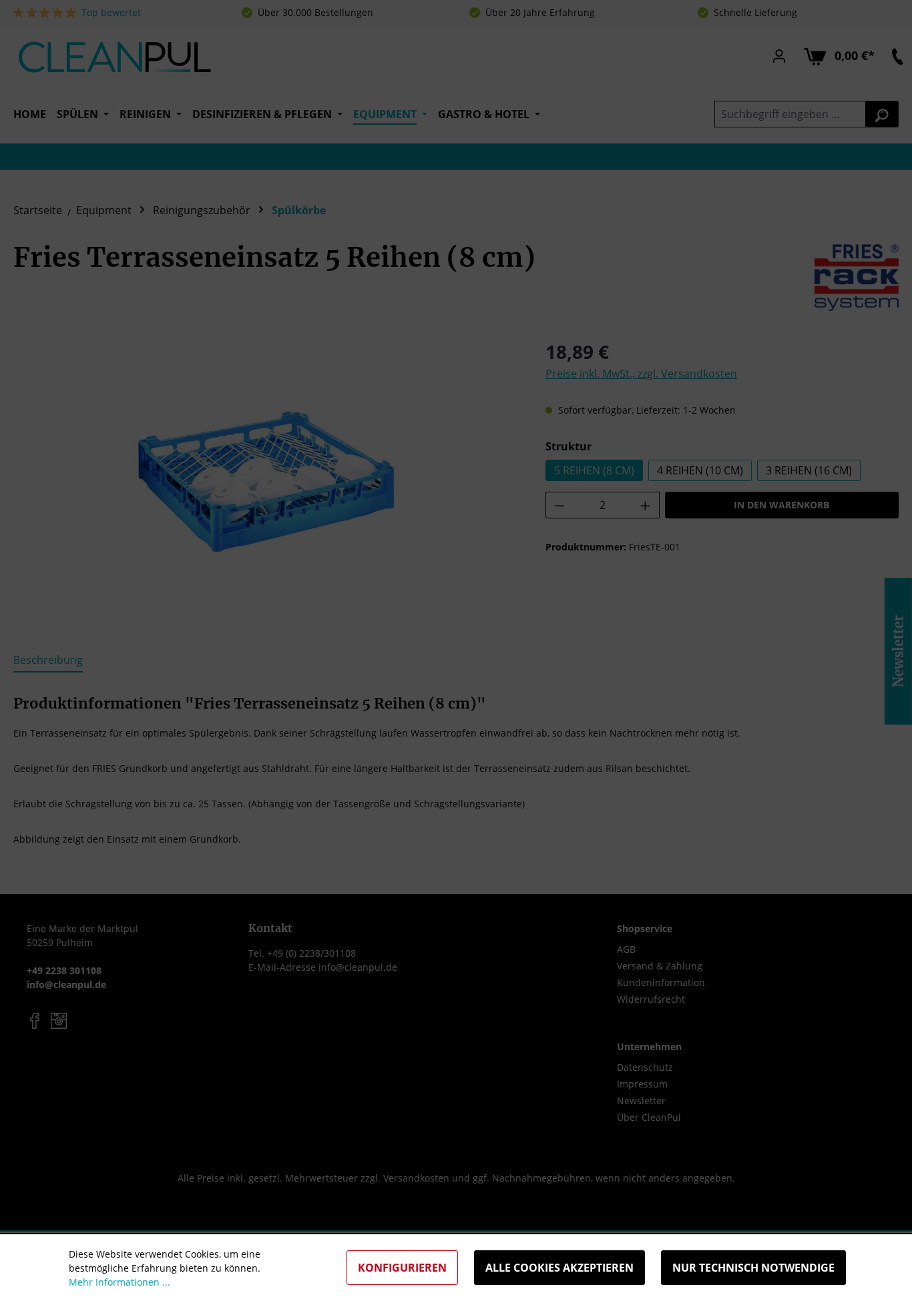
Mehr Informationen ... (119, 1282)
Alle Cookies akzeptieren (559, 1267)
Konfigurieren (402, 1267)
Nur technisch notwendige (753, 1267)
